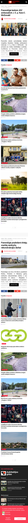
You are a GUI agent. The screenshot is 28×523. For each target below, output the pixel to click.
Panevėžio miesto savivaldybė (10, 18)
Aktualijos (4, 85)
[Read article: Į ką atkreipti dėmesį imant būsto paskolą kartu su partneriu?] (14, 77)
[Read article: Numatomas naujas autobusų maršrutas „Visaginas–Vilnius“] (14, 129)
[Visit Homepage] (14, 2)
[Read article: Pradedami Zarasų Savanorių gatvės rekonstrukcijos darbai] (14, 441)
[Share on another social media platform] (24, 60)
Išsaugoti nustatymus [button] (8, 518)
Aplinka (4, 343)
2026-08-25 (10, 500)
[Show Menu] (1, 2)
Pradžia (2, 6)
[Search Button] (26, 2)
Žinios (6, 6)
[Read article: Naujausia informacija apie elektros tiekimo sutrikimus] (14, 335)
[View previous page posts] (13, 228)
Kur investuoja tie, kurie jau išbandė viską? (16, 498)
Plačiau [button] (23, 510)
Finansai (4, 316)
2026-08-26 (3, 117)
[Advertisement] (14, 234)
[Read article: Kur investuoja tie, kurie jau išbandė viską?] (3, 500)
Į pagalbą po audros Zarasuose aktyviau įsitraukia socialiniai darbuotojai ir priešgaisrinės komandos (14, 219)
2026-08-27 (3, 91)
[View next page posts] (15, 228)
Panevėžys (10, 6)
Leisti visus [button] (20, 518)
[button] (3, 512)
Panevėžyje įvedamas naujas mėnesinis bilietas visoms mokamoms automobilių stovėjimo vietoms (13, 320)
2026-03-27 (20, 18)
